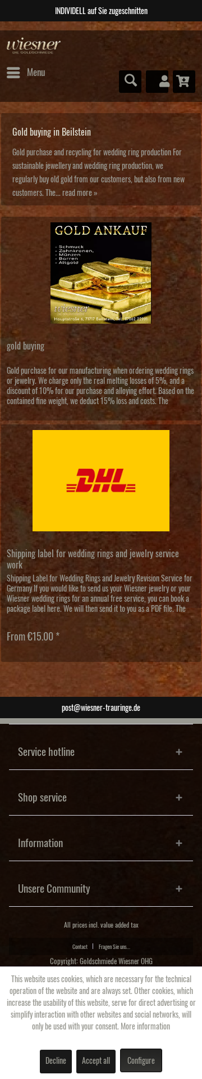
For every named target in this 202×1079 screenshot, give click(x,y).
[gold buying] (101, 273)
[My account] (157, 81)
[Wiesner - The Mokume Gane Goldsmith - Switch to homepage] (34, 46)
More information (145, 1027)
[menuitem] (25, 72)
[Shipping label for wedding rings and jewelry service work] (101, 480)
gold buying (25, 346)
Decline (55, 1061)
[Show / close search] (130, 81)
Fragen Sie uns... (114, 947)
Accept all (96, 1061)
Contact (80, 947)
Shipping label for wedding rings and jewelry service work (93, 559)
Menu (36, 72)
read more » (80, 193)
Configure (141, 1061)
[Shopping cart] (184, 81)
